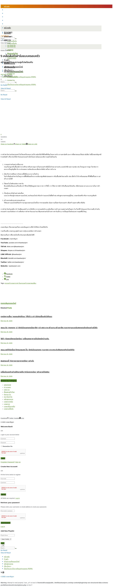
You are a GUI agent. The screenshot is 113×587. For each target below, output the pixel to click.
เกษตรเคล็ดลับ (12, 41)
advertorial (7, 385)
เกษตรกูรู (7, 404)
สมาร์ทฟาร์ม (11, 46)
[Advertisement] (31, 288)
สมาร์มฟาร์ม (8, 397)
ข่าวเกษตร (7, 387)
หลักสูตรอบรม (8, 17)
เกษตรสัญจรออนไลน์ (16, 72)
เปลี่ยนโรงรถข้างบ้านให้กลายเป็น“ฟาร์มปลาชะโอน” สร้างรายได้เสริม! (25, 372)
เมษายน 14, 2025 (6, 74)
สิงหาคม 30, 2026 (6, 321)
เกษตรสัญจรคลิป (9, 406)
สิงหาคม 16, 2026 (6, 376)
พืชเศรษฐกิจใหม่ (12, 53)
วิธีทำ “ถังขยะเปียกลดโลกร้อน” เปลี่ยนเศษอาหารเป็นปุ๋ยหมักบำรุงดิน (25, 338)
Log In (17, 498)
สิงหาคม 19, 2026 (6, 365)
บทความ (7, 39)
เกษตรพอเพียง (31, 283)
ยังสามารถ (7, 394)
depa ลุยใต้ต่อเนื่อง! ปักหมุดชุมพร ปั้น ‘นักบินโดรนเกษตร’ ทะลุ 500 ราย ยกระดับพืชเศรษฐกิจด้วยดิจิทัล (37, 349)
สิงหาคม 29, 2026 (6, 332)
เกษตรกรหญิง (8, 402)
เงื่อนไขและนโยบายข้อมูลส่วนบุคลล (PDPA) (18, 24)
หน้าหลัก (7, 6)
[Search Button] (15, 38)
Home (3, 50)
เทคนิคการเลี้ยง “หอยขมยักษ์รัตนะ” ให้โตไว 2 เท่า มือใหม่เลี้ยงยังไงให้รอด (26, 316)
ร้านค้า (6, 10)
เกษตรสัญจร (5, 36)
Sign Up (18, 462)
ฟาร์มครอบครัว (22, 283)
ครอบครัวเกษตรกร (11, 283)
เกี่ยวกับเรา (7, 20)
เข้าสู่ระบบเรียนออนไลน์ (11, 13)
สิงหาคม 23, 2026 (6, 343)
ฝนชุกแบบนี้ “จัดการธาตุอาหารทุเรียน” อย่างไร (17, 361)
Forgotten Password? (8, 462)
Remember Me (7, 446)
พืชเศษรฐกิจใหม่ (9, 392)
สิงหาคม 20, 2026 (6, 354)
